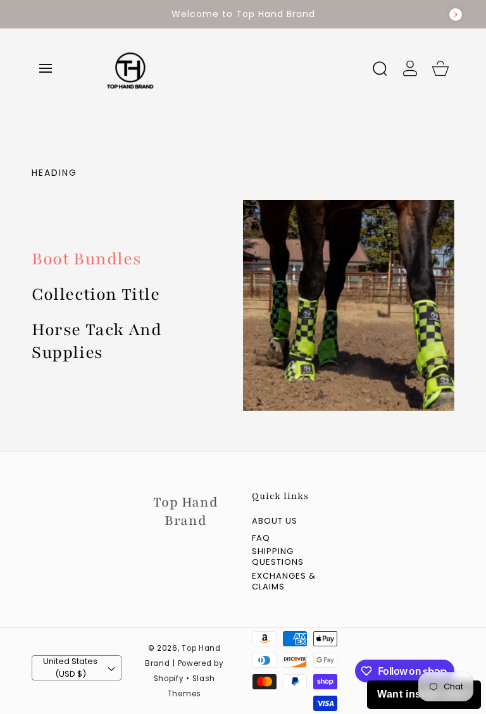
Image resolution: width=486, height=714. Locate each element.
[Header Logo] (226, 68)
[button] (45, 68)
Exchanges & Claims (284, 582)
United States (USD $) (70, 667)
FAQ (261, 538)
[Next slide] (455, 14)
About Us (274, 521)
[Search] (379, 68)
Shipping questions (278, 557)
